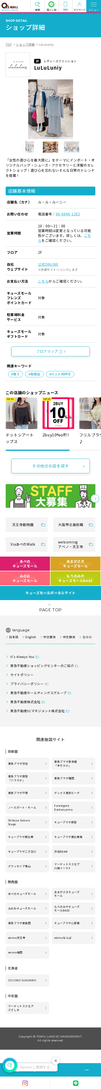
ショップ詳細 (25, 44)
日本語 (13, 637)
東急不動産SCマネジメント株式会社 (37, 711)
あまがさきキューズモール (75, 564)
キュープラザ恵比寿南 (68, 837)
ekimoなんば (63, 938)
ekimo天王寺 (16, 938)
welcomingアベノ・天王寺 (70, 544)
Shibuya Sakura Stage (19, 822)
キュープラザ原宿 (65, 822)
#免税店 (34, 374)
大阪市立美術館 (70, 524)
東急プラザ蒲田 (64, 778)
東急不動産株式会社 (25, 701)
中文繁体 (49, 637)
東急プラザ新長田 (19, 923)
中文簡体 (69, 637)
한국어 (87, 637)
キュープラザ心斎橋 (67, 923)
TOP (9, 44)
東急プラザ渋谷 (18, 763)
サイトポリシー (22, 674)
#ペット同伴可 (60, 374)
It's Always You (22, 656)
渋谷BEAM (61, 851)
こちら (43, 281)
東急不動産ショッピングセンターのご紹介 (42, 665)
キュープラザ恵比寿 (21, 837)
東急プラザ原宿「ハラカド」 (18, 778)
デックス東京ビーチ (67, 793)
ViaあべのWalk (23, 544)
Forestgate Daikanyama (63, 807)
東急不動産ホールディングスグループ (38, 692)
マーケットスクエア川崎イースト (67, 866)
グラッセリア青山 (19, 866)
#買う (15, 374)
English (30, 637)
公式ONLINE (48, 264)
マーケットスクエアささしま (21, 1008)
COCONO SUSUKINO (22, 980)
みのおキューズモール (25, 578)
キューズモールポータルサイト (50, 593)
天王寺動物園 (23, 524)
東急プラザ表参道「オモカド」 (65, 763)
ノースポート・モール (22, 807)
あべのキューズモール (25, 564)
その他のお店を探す (50, 466)
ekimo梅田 (15, 952)
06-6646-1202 (68, 214)
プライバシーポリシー (27, 683)
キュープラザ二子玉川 (22, 851)
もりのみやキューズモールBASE (75, 578)
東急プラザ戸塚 (18, 793)
